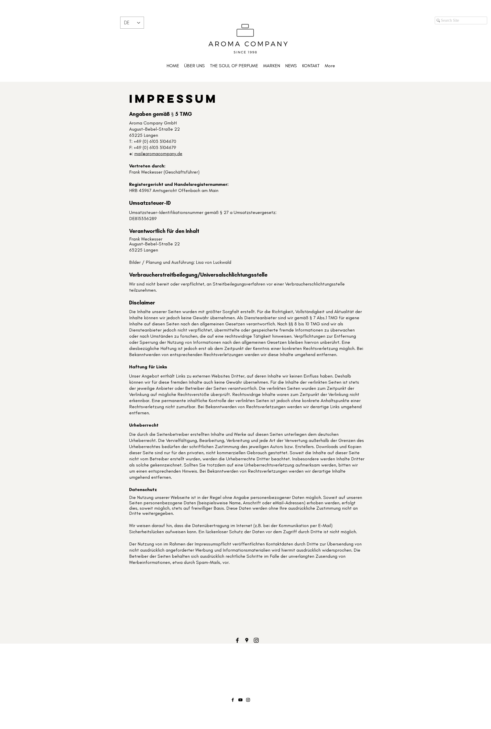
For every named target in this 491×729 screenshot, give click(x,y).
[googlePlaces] (246, 640)
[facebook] (237, 640)
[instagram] (256, 640)
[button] (272, 66)
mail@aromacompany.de (158, 153)
